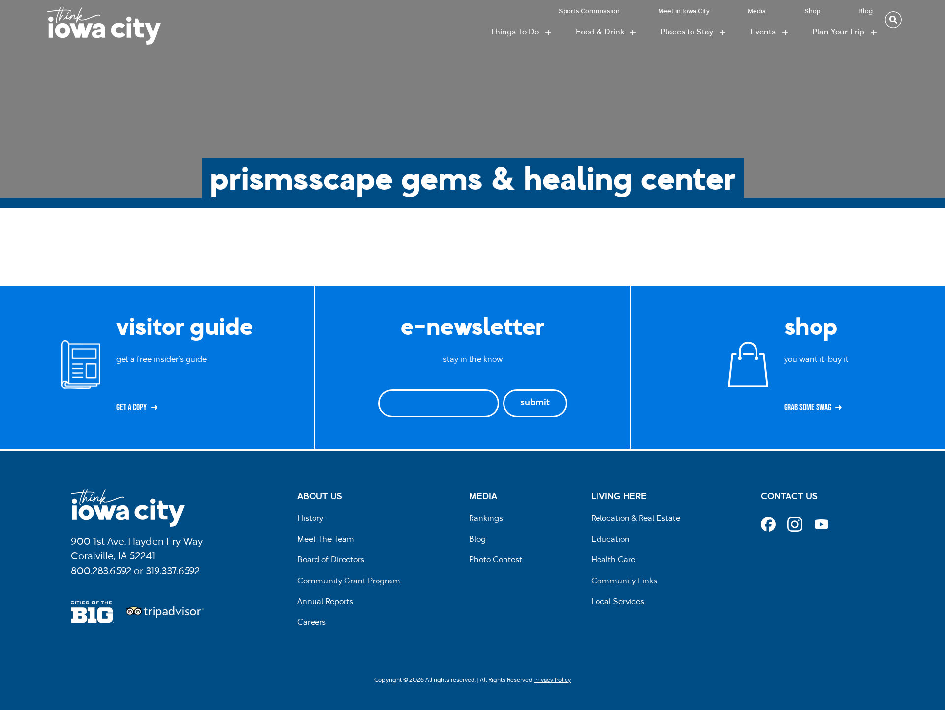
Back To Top (932, 264)
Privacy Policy (552, 680)
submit (535, 403)
